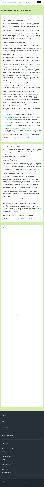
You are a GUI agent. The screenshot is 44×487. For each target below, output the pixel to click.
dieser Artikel (18, 127)
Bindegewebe (12, 137)
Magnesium (5, 138)
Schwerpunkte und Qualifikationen (8, 461)
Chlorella (6, 122)
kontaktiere (23, 58)
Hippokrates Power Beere (25, 131)
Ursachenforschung (5, 467)
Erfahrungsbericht (27, 88)
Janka (13, 17)
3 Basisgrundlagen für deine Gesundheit (9, 424)
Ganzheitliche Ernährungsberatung (8, 430)
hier (16, 67)
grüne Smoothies (34, 137)
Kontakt (3, 440)
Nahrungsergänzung (11, 138)
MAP (6, 114)
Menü (39, 2)
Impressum (4, 415)
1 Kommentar (19, 17)
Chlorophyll (17, 137)
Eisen (27, 137)
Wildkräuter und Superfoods (7, 475)
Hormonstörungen (5, 438)
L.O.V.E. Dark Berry (28, 130)
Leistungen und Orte (6, 446)
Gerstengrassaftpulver (25, 128)
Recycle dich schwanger (6, 456)
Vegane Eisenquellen (35, 138)
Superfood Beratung (6, 464)
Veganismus (17, 219)
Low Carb (11, 218)
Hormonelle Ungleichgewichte (7, 435)
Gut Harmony (7, 125)
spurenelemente (28, 138)
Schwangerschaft (22, 138)
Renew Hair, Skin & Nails (10, 119)
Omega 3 (3, 451)
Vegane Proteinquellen (7, 140)
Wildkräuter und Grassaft (6, 472)
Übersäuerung (34, 218)
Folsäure (29, 137)
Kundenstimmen (5, 443)
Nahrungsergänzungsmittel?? (7, 448)
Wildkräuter (17, 140)
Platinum (16, 138)
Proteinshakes (29, 218)
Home (3, 432)
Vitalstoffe (13, 140)
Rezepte (3, 459)
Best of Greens (16, 128)
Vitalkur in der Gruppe (6, 469)
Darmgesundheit (22, 137)
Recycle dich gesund (6, 454)
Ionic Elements (8, 117)
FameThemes (25, 485)
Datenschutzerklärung (6, 418)
